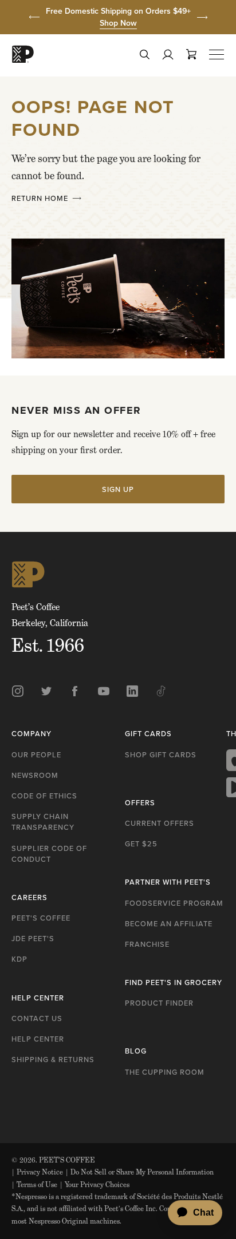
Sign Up (118, 489)
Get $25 (141, 843)
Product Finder (159, 1003)
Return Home (39, 198)
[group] (118, 17)
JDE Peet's (32, 938)
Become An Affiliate (169, 923)
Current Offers (159, 823)
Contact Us (36, 1018)
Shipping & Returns (53, 1059)
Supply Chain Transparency (42, 821)
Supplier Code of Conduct (49, 853)
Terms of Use (34, 1184)
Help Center (37, 1039)
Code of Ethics (44, 795)
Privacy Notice (37, 1172)
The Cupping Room (164, 1072)
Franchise (147, 944)
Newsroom (34, 775)
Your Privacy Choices (94, 1184)
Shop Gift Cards (160, 754)
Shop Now (118, 23)
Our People (36, 754)
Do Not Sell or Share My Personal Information (139, 1172)
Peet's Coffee (40, 918)
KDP (19, 959)
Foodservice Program (174, 903)
